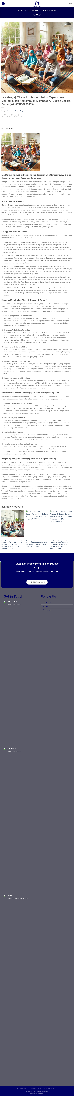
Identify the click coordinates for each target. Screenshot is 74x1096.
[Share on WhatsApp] (3, 115)
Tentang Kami (21, 1088)
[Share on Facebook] (6, 115)
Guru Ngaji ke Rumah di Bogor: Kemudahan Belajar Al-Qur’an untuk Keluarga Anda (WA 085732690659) (37, 543)
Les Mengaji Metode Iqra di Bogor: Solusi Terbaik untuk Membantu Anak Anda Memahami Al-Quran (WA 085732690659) (11, 544)
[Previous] (1, 531)
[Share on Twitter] (10, 115)
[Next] (72, 531)
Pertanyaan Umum (34, 1088)
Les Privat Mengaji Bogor (41, 11)
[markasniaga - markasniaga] (37, 3)
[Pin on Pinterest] (17, 115)
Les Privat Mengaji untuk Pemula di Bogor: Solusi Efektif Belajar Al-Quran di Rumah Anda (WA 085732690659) (59, 544)
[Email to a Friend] (13, 115)
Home (21, 11)
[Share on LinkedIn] (20, 115)
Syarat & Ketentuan (49, 1088)
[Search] (3, 3)
